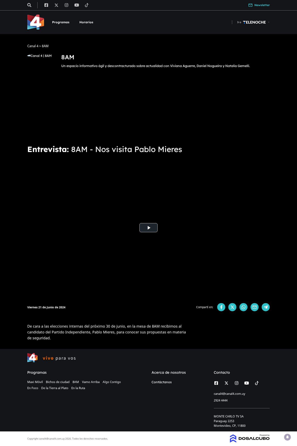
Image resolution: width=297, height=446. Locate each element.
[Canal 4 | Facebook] (46, 5)
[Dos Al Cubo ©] (250, 441)
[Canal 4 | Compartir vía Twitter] (232, 307)
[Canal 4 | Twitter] (56, 5)
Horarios (86, 22)
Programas (60, 22)
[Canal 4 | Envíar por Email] (255, 307)
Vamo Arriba (91, 382)
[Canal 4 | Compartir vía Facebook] (221, 307)
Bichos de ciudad (58, 382)
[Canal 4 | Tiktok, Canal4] (86, 5)
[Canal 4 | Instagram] (66, 5)
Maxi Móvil (35, 382)
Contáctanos (162, 382)
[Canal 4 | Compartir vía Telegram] (266, 307)
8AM (76, 382)
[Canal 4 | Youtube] (76, 5)
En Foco (32, 388)
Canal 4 (32, 46)
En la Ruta (78, 388)
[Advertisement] (148, 111)
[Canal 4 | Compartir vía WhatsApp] (243, 307)
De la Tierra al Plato (54, 388)
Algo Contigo (112, 382)
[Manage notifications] (287, 437)
